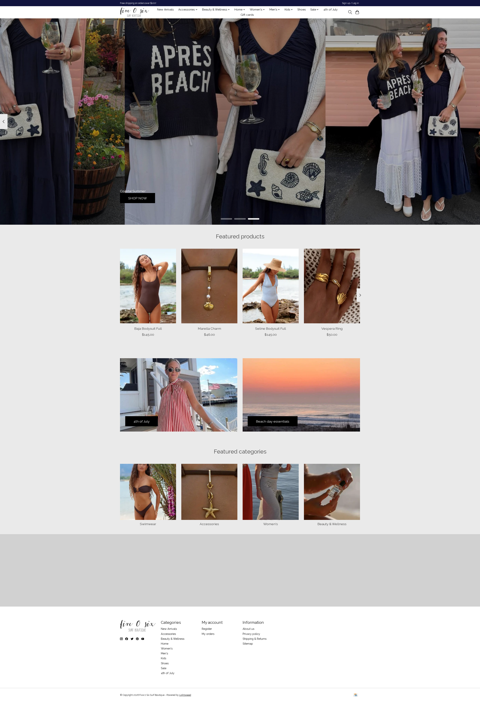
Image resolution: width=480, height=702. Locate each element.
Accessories (209, 524)
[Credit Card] (355, 695)
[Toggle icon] (350, 12)
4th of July (330, 9)
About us (248, 628)
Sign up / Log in (350, 3)
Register (207, 628)
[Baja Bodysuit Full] (148, 286)
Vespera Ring (332, 328)
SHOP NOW (137, 198)
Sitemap (248, 643)
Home (164, 643)
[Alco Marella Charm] (209, 286)
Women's (270, 524)
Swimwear (148, 524)
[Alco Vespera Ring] (332, 286)
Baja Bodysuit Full (148, 328)
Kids (163, 658)
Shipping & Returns (254, 638)
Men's (164, 653)
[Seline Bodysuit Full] (271, 286)
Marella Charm (209, 328)
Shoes (301, 9)
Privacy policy (251, 633)
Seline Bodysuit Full (270, 328)
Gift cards (247, 15)
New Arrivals (165, 9)
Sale (163, 668)
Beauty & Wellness (331, 524)
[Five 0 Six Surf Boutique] (134, 12)
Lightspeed (185, 695)
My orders (208, 633)
